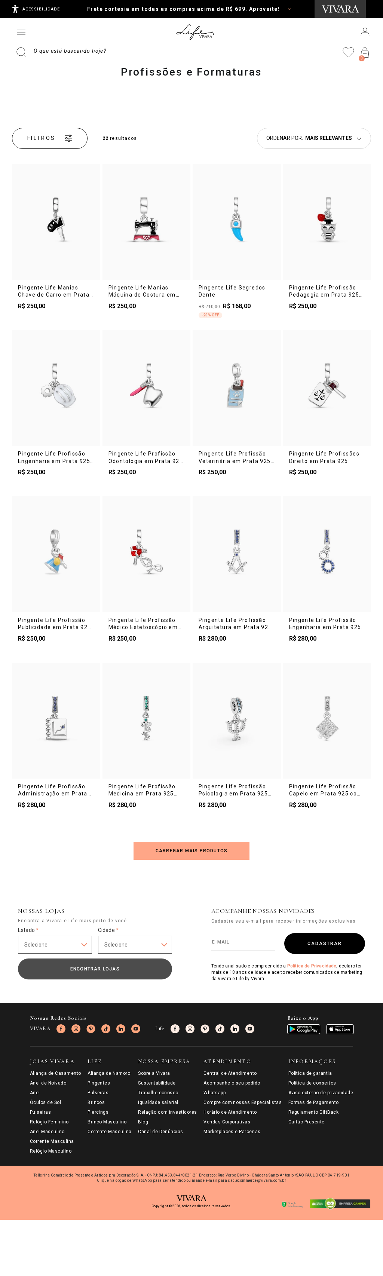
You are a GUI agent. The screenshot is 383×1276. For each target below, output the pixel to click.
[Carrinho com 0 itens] (365, 52)
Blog (143, 1122)
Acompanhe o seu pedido (231, 1083)
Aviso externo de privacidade (320, 1092)
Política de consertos (312, 1083)
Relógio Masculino (50, 1151)
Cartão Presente (306, 1122)
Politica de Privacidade (312, 966)
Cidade (108, 930)
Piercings (98, 1112)
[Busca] (61, 52)
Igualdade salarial (158, 1102)
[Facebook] (60, 1028)
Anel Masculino (47, 1131)
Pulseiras (40, 1112)
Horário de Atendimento (230, 1112)
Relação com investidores (167, 1112)
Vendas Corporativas (226, 1122)
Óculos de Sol (45, 1102)
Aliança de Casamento (55, 1073)
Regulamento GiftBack (313, 1112)
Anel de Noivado (48, 1083)
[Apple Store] (340, 1029)
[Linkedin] (120, 1028)
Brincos (96, 1102)
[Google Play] (303, 1029)
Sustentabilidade (157, 1083)
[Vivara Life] (194, 32)
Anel (35, 1092)
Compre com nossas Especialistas (242, 1102)
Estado (28, 930)
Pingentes (99, 1083)
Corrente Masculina (52, 1141)
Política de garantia (310, 1073)
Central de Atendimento (230, 1073)
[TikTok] (105, 1028)
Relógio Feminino (49, 1122)
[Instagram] (75, 1028)
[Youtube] (135, 1028)
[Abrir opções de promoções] (289, 9)
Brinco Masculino (107, 1122)
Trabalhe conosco (158, 1092)
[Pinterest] (90, 1028)
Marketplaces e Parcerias (232, 1131)
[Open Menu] (21, 32)
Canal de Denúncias (160, 1131)
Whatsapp (214, 1092)
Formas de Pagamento (313, 1102)
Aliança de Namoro (109, 1073)
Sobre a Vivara (154, 1073)
